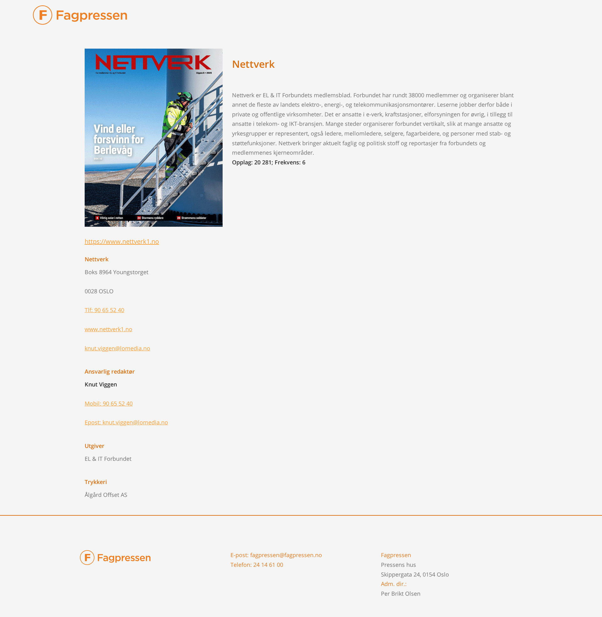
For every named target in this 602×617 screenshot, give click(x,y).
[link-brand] (80, 18)
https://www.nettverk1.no (122, 241)
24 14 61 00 (268, 564)
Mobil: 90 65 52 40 (109, 403)
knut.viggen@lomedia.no (117, 348)
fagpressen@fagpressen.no (286, 555)
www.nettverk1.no (108, 329)
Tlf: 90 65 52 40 (104, 310)
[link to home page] (115, 557)
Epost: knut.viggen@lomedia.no (126, 422)
